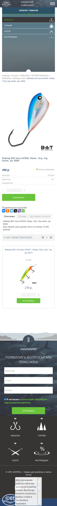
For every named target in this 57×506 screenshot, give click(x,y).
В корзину (18, 197)
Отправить (28, 410)
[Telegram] (11, 210)
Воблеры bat (19, 78)
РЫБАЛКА (25, 75)
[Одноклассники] (7, 210)
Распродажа (10, 37)
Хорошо (39, 491)
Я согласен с (25, 401)
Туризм (8, 25)
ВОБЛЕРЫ (6, 78)
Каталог (15, 75)
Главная (6, 75)
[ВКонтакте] (3, 210)
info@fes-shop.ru (27, 5)
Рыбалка (8, 19)
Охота (7, 31)
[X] (15, 210)
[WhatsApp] (23, 210)
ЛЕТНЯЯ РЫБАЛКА (39, 75)
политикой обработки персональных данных (25, 401)
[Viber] (19, 210)
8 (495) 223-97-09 (27, 2)
